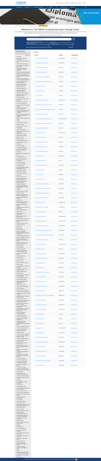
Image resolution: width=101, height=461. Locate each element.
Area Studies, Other (20, 156)
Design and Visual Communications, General (22, 413)
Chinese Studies (20, 264)
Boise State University (40, 169)
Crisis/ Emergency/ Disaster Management (22, 382)
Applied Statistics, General (22, 142)
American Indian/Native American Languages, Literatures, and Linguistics (23, 111)
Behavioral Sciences (20, 192)
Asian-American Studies (21, 171)
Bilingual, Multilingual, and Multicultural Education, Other (22, 195)
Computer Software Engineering (23, 334)
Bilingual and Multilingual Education (22, 198)
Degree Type (52, 41)
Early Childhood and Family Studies (22, 439)
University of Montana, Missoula (42, 197)
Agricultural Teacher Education (23, 92)
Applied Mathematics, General (22, 140)
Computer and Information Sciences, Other (22, 343)
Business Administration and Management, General (22, 243)
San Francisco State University (41, 100)
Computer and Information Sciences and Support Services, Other (23, 346)
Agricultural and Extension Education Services (22, 95)
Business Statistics (20, 247)
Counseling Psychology (21, 367)
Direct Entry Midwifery (21, 428)
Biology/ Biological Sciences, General (22, 221)
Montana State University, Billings (42, 183)
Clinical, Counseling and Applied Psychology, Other (23, 275)
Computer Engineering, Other (22, 327)
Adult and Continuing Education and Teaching (23, 66)
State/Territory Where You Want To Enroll (34, 41)
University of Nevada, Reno (41, 211)
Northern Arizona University (41, 72)
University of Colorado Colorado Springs (43, 118)
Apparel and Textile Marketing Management (23, 131)
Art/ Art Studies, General (21, 157)
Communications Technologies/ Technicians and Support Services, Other (23, 309)
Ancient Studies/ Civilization (22, 122)
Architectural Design (21, 145)
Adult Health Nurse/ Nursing (22, 63)
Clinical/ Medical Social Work (22, 277)
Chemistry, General (20, 259)
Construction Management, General (22, 365)
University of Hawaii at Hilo (41, 160)
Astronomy (19, 175)
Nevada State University (40, 202)
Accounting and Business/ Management (22, 59)
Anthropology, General (21, 129)
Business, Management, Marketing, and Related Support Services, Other (23, 232)
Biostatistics (19, 226)
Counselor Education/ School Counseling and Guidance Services (23, 369)
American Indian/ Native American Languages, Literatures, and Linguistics (23, 115)
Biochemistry (19, 200)
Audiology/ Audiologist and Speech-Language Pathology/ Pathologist (22, 186)
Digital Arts (19, 425)
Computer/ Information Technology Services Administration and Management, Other (23, 323)
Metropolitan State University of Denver (43, 123)
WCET (57, 7)
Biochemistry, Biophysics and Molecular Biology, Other (22, 202)
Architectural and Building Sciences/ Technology (22, 149)
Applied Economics (20, 137)
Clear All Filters (70, 47)
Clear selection (27, 55)
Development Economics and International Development (22, 416)
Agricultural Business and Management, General (22, 84)
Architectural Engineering (22, 147)
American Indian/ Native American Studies (23, 119)
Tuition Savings (19, 7)
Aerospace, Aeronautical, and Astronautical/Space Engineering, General (23, 75)
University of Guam (39, 155)
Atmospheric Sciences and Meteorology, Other (22, 182)
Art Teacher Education (21, 162)
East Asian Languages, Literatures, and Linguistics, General (22, 444)
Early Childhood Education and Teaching (22, 436)
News (85, 2)
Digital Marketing (20, 426)
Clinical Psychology (20, 288)
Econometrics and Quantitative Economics (23, 455)
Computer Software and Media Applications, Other (23, 336)
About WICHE (72, 7)
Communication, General (21, 298)
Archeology (19, 144)
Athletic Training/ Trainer (22, 176)
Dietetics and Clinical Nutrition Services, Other (22, 423)
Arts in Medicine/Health (21, 170)
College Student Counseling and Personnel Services (23, 296)
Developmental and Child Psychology (21, 418)
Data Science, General (21, 407)
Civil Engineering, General (22, 271)
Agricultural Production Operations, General (21, 91)
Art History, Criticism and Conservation (21, 160)
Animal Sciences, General (21, 126)
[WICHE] (20, 3)
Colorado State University (41, 132)
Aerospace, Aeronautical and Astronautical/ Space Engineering (23, 79)
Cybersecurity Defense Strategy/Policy (21, 397)
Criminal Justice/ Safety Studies (23, 375)
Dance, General (20, 399)
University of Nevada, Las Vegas (42, 207)
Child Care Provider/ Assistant (22, 262)
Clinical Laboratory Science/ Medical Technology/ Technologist (22, 282)
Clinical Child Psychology (21, 279)
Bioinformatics (19, 211)
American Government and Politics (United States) (22, 108)
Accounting (19, 56)
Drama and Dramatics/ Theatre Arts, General (23, 433)
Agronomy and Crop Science (22, 101)
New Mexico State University (41, 221)
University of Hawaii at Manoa (41, 165)
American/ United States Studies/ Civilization (23, 105)
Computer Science (20, 332)
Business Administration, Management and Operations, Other (22, 240)
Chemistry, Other (20, 261)
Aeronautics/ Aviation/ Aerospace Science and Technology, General (23, 72)
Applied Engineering (21, 138)
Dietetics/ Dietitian (20, 420)
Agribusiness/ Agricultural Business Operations (22, 82)
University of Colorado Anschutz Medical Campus (45, 109)
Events (80, 2)
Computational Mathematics (22, 316)
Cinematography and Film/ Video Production (23, 266)
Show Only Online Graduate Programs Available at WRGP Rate (40, 47)
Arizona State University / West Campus (43, 81)
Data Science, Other (20, 409)
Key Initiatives (27, 7)
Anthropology (19, 127)
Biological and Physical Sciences (23, 218)
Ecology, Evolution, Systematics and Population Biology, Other (23, 453)
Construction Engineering (22, 359)
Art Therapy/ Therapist (21, 164)
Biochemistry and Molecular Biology (22, 205)
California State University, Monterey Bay (44, 104)
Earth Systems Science (21, 441)
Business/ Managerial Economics (23, 237)
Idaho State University (40, 179)
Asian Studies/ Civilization (22, 173)
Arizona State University (40, 86)
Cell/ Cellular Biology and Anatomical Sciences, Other (22, 251)
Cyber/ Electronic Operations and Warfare (23, 395)
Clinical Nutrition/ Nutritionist (22, 286)
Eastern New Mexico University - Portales (44, 230)
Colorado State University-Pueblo (42, 151)
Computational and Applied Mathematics (22, 319)
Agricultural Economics (21, 86)
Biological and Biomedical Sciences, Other (22, 216)
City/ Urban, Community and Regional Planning (22, 269)
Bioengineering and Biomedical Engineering (23, 208)
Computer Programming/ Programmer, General (22, 330)
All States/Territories (31, 43)
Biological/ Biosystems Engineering (21, 214)
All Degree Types (54, 43)
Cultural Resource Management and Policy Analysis (23, 388)
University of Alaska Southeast (42, 67)
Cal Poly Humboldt (39, 95)
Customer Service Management (23, 392)
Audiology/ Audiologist (21, 184)
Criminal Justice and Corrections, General (23, 378)
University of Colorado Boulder (42, 114)
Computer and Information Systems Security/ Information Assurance (22, 355)
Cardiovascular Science (21, 248)
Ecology (18, 450)
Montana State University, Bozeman (43, 188)
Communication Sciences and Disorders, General (22, 304)
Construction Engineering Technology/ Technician (22, 362)
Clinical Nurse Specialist (21, 284)
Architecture (19, 151)
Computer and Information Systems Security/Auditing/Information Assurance (22, 351)
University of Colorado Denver (42, 128)
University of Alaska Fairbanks (41, 62)
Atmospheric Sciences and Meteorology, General (22, 179)
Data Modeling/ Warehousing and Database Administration (23, 405)
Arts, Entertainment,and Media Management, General (23, 168)
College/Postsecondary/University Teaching (23, 294)
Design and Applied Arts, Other (23, 410)
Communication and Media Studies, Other (22, 306)
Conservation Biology (21, 358)
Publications (75, 2)
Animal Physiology (20, 124)
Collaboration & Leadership (38, 7)
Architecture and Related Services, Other (23, 154)
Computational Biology (21, 315)
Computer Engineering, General (23, 326)
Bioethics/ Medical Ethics (21, 209)
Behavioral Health (63, 7)
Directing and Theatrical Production (21, 431)
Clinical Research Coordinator (22, 289)
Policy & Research (49, 7)
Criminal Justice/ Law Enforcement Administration (22, 374)
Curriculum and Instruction (22, 390)
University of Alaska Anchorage (42, 58)
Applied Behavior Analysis (22, 135)
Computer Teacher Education (22, 338)
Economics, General (20, 457)
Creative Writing (20, 371)
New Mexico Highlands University (42, 225)
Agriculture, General (20, 97)
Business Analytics (20, 245)
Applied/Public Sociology (21, 133)
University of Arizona (40, 90)
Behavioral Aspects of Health (22, 191)
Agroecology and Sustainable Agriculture (22, 99)
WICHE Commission (61, 2)
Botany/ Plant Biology (21, 229)
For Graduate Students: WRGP (31, 25)
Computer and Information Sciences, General (22, 341)
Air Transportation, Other (22, 103)
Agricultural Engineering (21, 88)
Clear (48, 45)
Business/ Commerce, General (22, 235)
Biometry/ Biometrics (21, 224)
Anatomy (18, 121)
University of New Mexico (41, 216)
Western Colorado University (41, 146)
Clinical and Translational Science (23, 291)
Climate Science (20, 273)
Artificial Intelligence (20, 165)
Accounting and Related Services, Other (23, 61)
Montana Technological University (42, 193)
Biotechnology (19, 228)
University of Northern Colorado (42, 141)
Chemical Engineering (21, 256)
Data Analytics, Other (21, 403)
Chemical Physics (20, 257)
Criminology (19, 380)
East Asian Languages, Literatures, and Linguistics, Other (22, 447)
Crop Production (20, 384)
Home (16, 25)
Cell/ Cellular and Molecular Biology (22, 254)
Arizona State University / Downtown (43, 76)
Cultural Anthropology (21, 386)
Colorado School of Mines (41, 137)
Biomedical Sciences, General (22, 223)
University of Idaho (39, 174)
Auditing (18, 189)
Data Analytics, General (21, 401)
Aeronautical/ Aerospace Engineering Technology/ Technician (22, 69)
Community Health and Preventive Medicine (21, 313)
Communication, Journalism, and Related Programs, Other (23, 301)
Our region (68, 2)
